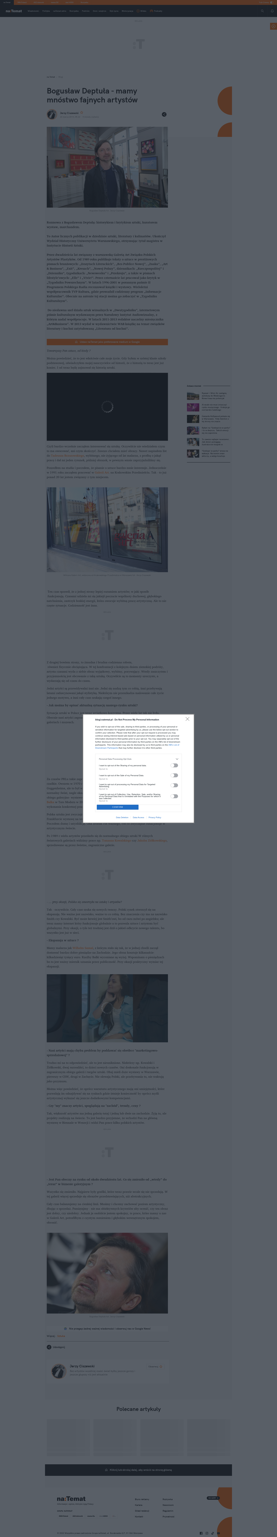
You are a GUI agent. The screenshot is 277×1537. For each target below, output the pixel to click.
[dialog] (138, 768)
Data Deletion (122, 817)
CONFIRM (117, 807)
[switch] (174, 765)
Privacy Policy (155, 817)
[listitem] (138, 759)
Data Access (138, 817)
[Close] (188, 720)
